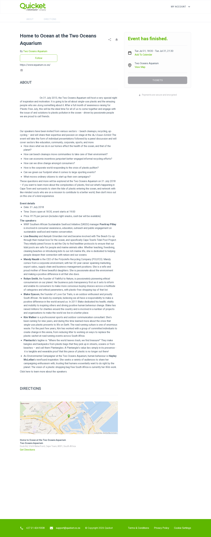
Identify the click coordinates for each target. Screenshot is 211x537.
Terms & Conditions (138, 528)
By (33, 51)
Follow (38, 58)
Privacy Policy (161, 528)
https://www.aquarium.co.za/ (35, 65)
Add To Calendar (143, 55)
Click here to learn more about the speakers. (43, 372)
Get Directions (27, 450)
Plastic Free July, (29, 109)
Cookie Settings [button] (182, 528)
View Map (140, 67)
